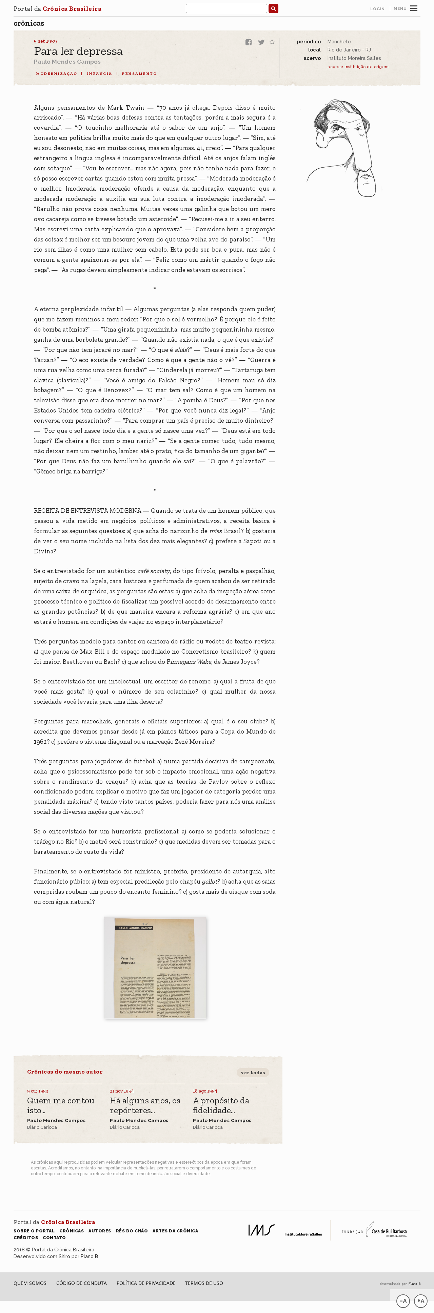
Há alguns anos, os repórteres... (145, 1105)
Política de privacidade (146, 1283)
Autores (99, 1230)
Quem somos (30, 1283)
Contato (54, 1237)
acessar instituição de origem (358, 66)
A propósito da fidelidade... (221, 1105)
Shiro (64, 1256)
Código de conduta (81, 1283)
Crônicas (29, 23)
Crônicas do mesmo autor (65, 1071)
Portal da (57, 9)
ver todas (253, 1073)
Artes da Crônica (175, 1230)
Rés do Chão (132, 1230)
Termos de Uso (204, 1283)
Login (377, 8)
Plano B (89, 1256)
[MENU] (413, 7)
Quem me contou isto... (61, 1105)
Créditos (26, 1237)
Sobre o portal (34, 1230)
